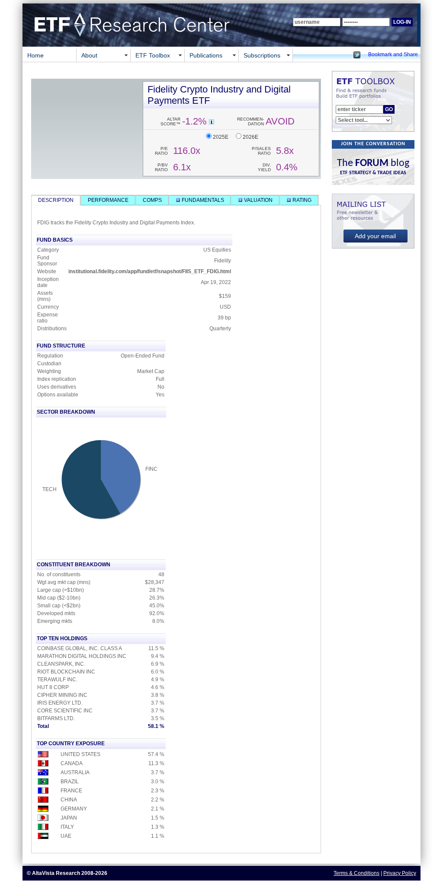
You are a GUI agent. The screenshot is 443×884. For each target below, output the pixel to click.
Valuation (258, 200)
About (89, 55)
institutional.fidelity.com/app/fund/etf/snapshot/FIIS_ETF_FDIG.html (149, 271)
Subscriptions (262, 55)
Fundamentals (202, 200)
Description (56, 200)
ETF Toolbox (152, 55)
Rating (301, 200)
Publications (205, 55)
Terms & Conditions (356, 873)
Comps (152, 200)
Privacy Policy (399, 873)
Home (35, 55)
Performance (108, 200)
